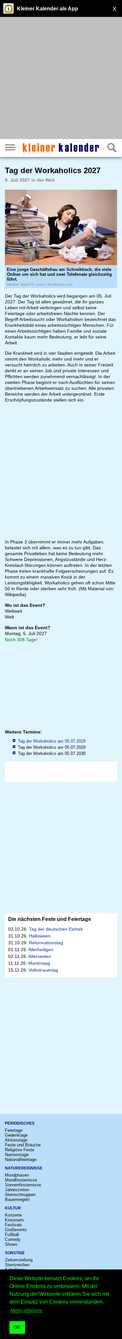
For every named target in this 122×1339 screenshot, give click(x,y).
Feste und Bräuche (23, 1144)
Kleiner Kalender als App (47, 8)
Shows (11, 1244)
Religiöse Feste (19, 1149)
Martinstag (39, 963)
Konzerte (13, 1215)
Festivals (13, 1224)
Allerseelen (39, 956)
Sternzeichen (17, 1264)
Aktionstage (16, 1140)
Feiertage (13, 1130)
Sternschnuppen (20, 1194)
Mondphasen (17, 1175)
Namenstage (17, 1154)
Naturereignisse (23, 1168)
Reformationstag (46, 942)
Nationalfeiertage (20, 1159)
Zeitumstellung (19, 1259)
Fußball (12, 1234)
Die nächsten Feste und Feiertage (49, 919)
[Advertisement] (61, 79)
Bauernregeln (17, 1199)
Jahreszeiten (17, 1189)
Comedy (12, 1239)
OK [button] (17, 1327)
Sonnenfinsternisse (23, 1184)
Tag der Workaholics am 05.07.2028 (52, 741)
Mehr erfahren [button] (26, 1310)
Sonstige (15, 1253)
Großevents (16, 1229)
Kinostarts (14, 1220)
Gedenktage (16, 1135)
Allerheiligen (40, 949)
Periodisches (19, 1123)
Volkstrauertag (43, 970)
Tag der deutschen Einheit (56, 929)
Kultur (13, 1208)
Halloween (39, 935)
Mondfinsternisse (21, 1180)
